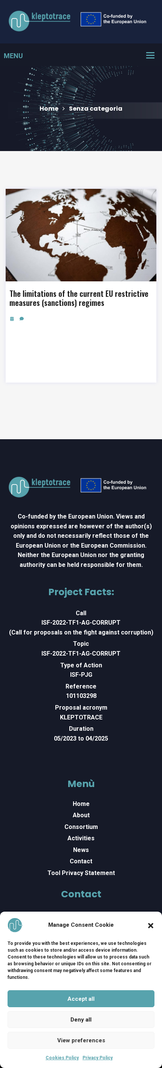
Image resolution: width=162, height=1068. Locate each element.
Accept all (81, 998)
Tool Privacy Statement (81, 873)
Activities (81, 838)
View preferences (81, 1040)
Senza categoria (95, 108)
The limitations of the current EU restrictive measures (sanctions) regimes (78, 298)
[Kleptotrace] (81, 21)
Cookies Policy (62, 1057)
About (81, 815)
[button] (150, 925)
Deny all (81, 1019)
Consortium (81, 826)
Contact (81, 861)
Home (49, 108)
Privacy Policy (98, 1057)
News (81, 849)
